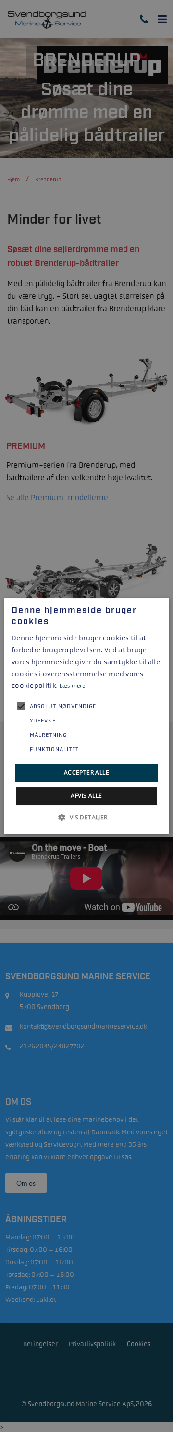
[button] (86, 817)
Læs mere (72, 686)
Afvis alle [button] (86, 796)
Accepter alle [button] (86, 773)
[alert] (86, 716)
